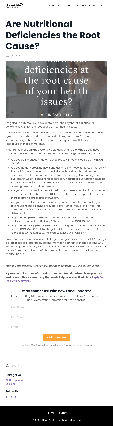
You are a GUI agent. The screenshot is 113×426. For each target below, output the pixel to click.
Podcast (81, 5)
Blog (70, 5)
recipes (10, 383)
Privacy (62, 413)
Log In (102, 5)
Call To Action (56, 337)
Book (92, 5)
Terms (50, 413)
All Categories (14, 380)
